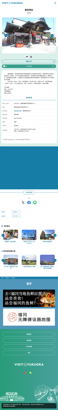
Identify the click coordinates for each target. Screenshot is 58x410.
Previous (5, 35)
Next (52, 35)
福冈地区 (15, 212)
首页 (2, 277)
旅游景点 (7, 277)
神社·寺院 (15, 216)
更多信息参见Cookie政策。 (9, 406)
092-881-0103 (18, 110)
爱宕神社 (13, 277)
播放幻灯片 (29, 61)
